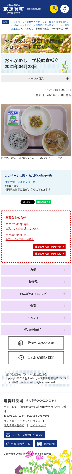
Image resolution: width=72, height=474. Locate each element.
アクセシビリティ (30, 421)
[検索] (64, 8)
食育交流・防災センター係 (20, 181)
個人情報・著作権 (14, 425)
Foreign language (33, 9)
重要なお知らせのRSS (48, 253)
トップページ (17, 22)
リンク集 (9, 421)
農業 (33, 269)
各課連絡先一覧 (20, 443)
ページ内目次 (36, 78)
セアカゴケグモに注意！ (20, 239)
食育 (33, 305)
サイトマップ (38, 425)
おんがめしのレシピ (33, 293)
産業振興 (60, 22)
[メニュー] (54, 8)
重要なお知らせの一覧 (48, 246)
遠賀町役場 (13, 401)
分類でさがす (33, 22)
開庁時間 (49, 443)
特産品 (33, 281)
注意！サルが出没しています (22, 228)
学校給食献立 (33, 329)
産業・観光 (48, 22)
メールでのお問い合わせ (27, 434)
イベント (33, 317)
